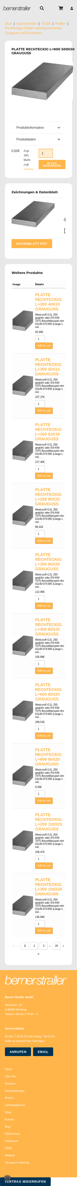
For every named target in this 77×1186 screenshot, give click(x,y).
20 (56, 945)
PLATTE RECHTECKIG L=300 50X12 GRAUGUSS (48, 366)
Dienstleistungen (15, 1090)
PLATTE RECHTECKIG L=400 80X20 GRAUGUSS (48, 627)
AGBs (8, 1148)
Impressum (11, 1140)
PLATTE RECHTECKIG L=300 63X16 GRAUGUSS (48, 431)
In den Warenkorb (52, 164)
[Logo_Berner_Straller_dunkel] (17, 8)
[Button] (72, 8)
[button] (41, 8)
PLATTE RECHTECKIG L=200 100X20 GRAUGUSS (48, 821)
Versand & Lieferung (17, 1162)
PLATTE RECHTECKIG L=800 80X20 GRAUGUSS (48, 756)
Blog (7, 1126)
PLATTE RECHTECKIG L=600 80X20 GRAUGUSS (48, 692)
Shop (8, 1112)
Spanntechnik (26, 23)
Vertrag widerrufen (25, 1181)
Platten (60, 23)
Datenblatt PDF (31, 243)
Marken (9, 1097)
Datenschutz (12, 1133)
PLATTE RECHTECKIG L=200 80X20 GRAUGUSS (48, 496)
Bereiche (10, 1083)
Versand (28, 169)
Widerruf (10, 1155)
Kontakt (9, 1119)
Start (8, 23)
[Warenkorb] (61, 8)
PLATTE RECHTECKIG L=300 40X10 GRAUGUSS (48, 301)
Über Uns (10, 1076)
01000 (46, 23)
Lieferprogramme (15, 1105)
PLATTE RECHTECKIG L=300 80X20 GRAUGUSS (48, 561)
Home (8, 1069)
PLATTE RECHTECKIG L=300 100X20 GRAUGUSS (48, 886)
